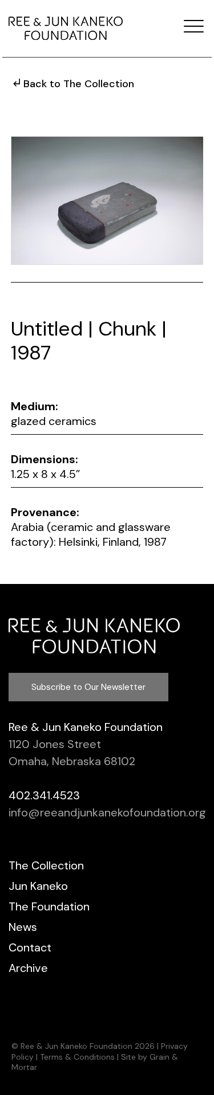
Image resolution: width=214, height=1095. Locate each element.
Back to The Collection (78, 84)
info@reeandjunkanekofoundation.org (107, 812)
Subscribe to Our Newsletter (88, 687)
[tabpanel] (107, 200)
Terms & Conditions (77, 1057)
